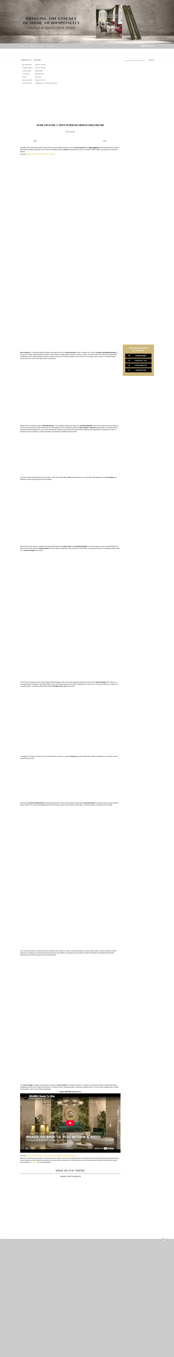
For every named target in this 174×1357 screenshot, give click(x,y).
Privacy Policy (36, 46)
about (23, 46)
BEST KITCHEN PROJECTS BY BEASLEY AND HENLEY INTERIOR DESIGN (51, 1155)
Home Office (40, 80)
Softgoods (27, 80)
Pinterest (34, 1162)
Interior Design (70, 132)
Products (26, 60)
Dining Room (40, 64)
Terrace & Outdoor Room (46, 83)
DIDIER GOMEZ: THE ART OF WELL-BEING (41, 154)
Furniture (26, 71)
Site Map (51, 46)
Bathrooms (27, 64)
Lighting (26, 74)
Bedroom (39, 71)
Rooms (37, 60)
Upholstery (27, 83)
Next (105, 141)
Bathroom (39, 74)
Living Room (40, 68)
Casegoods (27, 68)
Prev (35, 141)
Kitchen (38, 77)
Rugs (24, 77)
